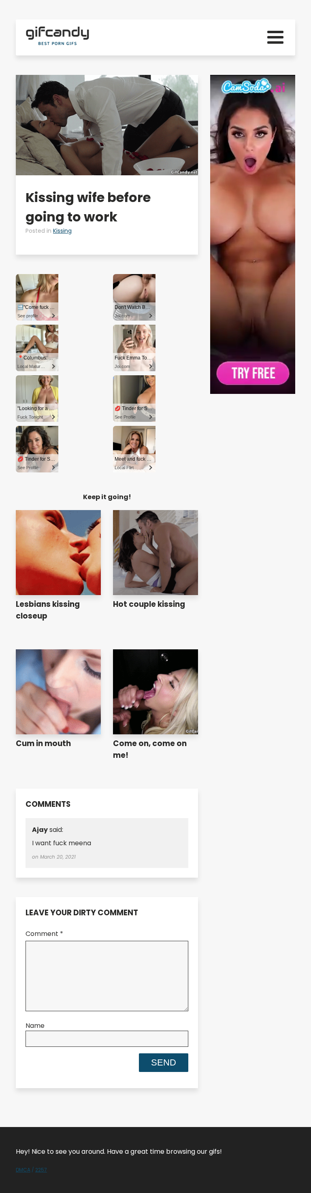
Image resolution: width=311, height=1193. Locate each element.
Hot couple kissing (149, 604)
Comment (44, 933)
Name (35, 1025)
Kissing (62, 231)
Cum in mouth (43, 743)
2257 (41, 1169)
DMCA (23, 1169)
